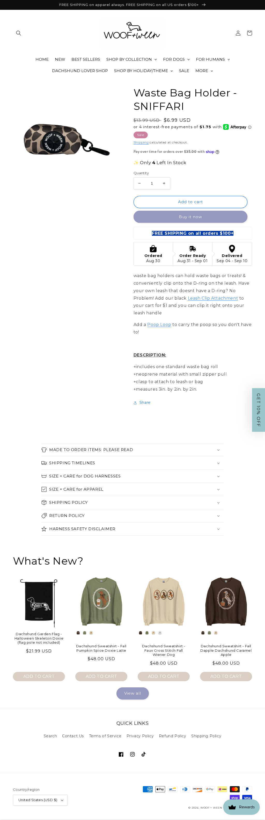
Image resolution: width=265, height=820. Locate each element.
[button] (18, 33)
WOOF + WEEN (211, 807)
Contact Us (73, 736)
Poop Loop (159, 324)
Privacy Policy (140, 736)
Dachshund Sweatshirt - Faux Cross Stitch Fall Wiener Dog (163, 650)
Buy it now (190, 216)
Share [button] (145, 402)
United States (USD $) (37, 800)
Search (50, 736)
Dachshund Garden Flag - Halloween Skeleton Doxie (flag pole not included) (38, 638)
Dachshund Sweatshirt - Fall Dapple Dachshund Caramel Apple (226, 650)
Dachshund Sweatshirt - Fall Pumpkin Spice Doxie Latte (101, 648)
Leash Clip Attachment (213, 298)
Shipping (141, 142)
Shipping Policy (206, 736)
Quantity (141, 173)
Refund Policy (172, 736)
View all (132, 693)
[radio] (78, 633)
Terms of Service (105, 736)
